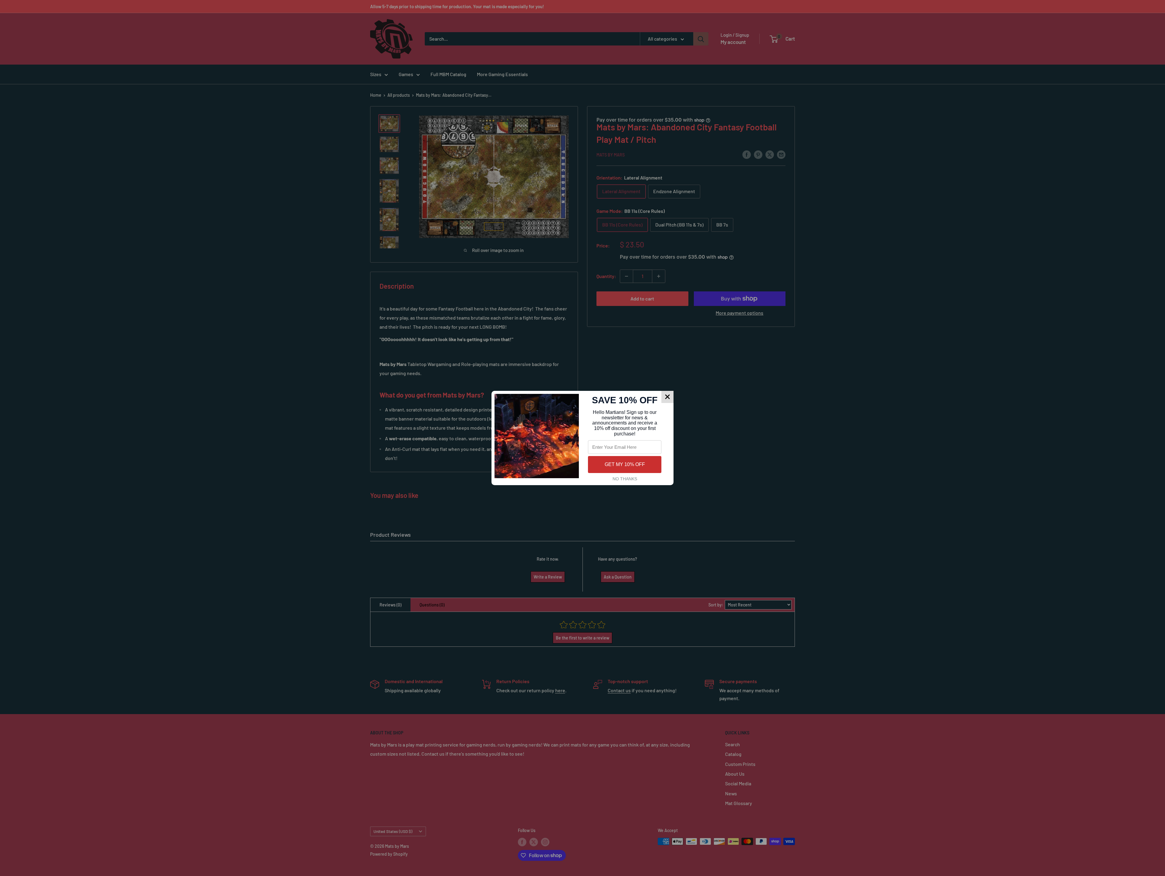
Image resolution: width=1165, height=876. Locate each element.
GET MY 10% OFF (625, 464)
